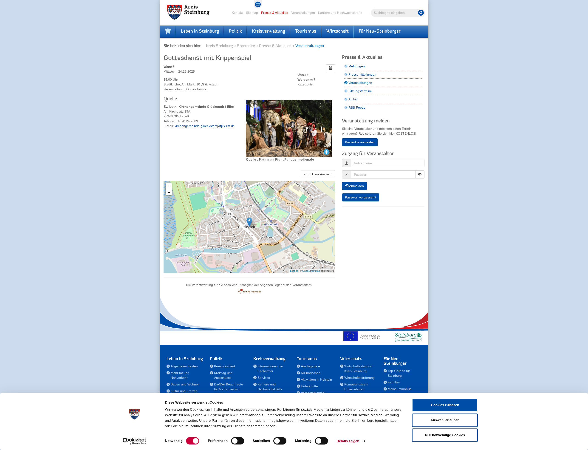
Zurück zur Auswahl (318, 174)
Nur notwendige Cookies (445, 435)
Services (263, 377)
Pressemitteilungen (362, 74)
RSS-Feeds (356, 107)
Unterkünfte (309, 386)
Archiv (352, 99)
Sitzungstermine (360, 91)
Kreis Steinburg (219, 46)
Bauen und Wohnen (185, 384)
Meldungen (356, 66)
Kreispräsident (224, 366)
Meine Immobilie (400, 389)
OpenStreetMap (311, 270)
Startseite (246, 46)
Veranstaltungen (303, 12)
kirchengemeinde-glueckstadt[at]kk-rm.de (205, 126)
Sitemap (252, 12)
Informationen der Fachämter (270, 368)
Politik (235, 31)
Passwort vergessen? (360, 197)
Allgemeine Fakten (184, 366)
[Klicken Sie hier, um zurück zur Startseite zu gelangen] (168, 31)
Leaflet (294, 270)
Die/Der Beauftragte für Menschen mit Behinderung (228, 389)
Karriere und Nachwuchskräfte (340, 12)
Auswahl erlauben (444, 420)
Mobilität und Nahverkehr (180, 375)
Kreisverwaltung (268, 31)
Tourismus (305, 31)
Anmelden (356, 186)
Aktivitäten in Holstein (316, 379)
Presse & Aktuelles (274, 12)
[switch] (237, 440)
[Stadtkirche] (249, 222)
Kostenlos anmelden (360, 142)
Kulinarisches (310, 373)
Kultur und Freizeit (184, 391)
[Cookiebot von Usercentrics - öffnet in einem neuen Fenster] (134, 441)
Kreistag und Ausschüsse (223, 375)
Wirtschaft (337, 31)
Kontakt (237, 12)
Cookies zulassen (445, 405)
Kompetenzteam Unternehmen (356, 386)
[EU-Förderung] (362, 336)
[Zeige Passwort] (419, 174)
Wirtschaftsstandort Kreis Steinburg (358, 368)
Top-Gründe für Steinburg (399, 373)
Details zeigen (347, 441)
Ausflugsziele (310, 366)
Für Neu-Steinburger (380, 31)
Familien (394, 382)
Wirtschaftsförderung (359, 377)
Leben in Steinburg (200, 31)
